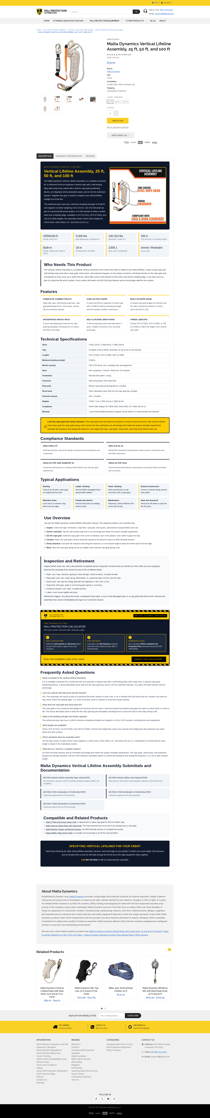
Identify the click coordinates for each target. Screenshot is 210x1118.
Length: (115, 97)
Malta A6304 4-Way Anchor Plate (59, 833)
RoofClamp (76, 1068)
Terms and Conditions (46, 1065)
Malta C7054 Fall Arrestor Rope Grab (61, 822)
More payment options (118, 127)
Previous (166, 949)
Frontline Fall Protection (82, 1050)
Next (169, 949)
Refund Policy (42, 1062)
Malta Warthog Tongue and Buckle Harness (63, 829)
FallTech (75, 1047)
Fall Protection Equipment (105, 21)
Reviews (90, 156)
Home (46, 21)
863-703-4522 (166, 10)
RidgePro (75, 1065)
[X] (102, 1099)
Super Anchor (77, 1074)
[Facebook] (96, 1099)
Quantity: (110, 108)
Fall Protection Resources (48, 1053)
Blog (153, 21)
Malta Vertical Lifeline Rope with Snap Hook (64, 826)
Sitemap (40, 1083)
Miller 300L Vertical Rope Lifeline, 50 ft (121, 989)
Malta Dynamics (113, 72)
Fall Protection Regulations (49, 1050)
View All (75, 1080)
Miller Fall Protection (81, 1059)
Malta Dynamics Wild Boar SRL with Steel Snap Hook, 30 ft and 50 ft (155, 991)
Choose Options (52, 974)
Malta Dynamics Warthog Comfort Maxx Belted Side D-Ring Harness (116, 935)
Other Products (135, 21)
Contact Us (41, 1080)
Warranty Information (69, 156)
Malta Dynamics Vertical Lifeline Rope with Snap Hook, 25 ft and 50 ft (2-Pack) (125, 931)
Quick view (52, 968)
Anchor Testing (43, 1056)
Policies (40, 1077)
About (162, 21)
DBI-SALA (75, 1044)
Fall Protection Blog (45, 1074)
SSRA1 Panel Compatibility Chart (51, 1059)
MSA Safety (76, 1062)
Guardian (75, 1053)
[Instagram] (114, 1099)
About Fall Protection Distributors (52, 1071)
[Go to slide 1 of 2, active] (102, 1008)
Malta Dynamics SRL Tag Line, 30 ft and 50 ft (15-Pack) (86, 991)
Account (167, 3)
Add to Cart (121, 974)
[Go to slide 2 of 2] (105, 1008)
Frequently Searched (81, 1077)
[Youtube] (108, 1099)
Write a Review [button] (113, 58)
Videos (39, 1068)
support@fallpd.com (164, 13)
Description (45, 156)
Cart (156, 3)
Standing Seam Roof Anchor (68, 21)
